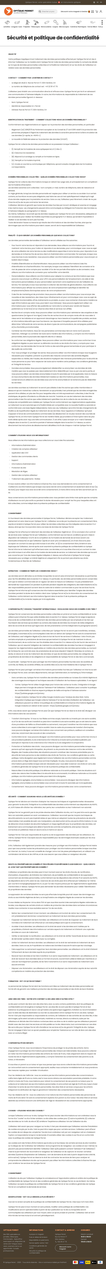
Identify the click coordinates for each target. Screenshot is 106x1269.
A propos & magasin (36, 1234)
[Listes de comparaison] (92, 11)
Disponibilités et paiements (39, 1240)
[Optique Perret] (18, 11)
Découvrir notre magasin (65, 1248)
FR (94, 2)
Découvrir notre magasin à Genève (74, 11)
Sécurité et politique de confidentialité (37, 1252)
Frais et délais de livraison (38, 1237)
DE (97, 2)
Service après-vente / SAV (38, 1243)
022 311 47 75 (62, 1242)
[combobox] (48, 11)
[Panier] (97, 11)
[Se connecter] (101, 11)
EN (101, 2)
